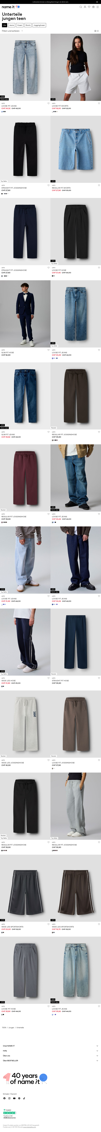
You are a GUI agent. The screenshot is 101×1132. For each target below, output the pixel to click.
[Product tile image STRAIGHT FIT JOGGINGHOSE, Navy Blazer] (25, 231)
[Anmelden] (85, 6)
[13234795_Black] (2, 193)
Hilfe (5, 1051)
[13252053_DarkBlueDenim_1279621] (57, 358)
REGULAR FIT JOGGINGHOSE (64, 434)
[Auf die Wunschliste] (48, 103)
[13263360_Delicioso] (3, 932)
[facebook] (4, 1098)
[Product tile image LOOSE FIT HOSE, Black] (75, 231)
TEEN (4, 1028)
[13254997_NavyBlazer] (54, 111)
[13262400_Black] (52, 276)
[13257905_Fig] (57, 440)
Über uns (6, 1056)
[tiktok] (24, 1098)
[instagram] (9, 1098)
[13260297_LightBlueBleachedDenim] (2, 604)
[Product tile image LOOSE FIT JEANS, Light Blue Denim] (25, 67)
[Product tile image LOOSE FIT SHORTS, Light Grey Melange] (75, 67)
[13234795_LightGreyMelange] (3, 193)
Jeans (11, 25)
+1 (7, 193)
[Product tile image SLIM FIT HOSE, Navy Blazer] (25, 314)
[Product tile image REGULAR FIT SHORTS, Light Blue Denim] (75, 149)
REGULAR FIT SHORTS (61, 188)
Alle (4, 25)
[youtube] (14, 1098)
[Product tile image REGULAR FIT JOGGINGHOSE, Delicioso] (75, 396)
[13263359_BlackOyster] (3, 686)
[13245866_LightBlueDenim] (2, 111)
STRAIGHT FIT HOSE (60, 681)
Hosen (19, 25)
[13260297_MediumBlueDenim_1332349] (3, 604)
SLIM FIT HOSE (7, 352)
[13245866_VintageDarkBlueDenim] (3, 111)
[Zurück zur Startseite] (11, 7)
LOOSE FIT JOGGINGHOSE (63, 763)
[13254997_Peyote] (57, 111)
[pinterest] (19, 1098)
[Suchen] (80, 6)
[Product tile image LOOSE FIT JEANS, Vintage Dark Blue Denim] (75, 478)
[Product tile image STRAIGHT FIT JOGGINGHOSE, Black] (25, 149)
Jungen (11, 1028)
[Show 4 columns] (98, 31)
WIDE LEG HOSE (8, 681)
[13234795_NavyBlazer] (5, 193)
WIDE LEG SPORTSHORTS (12, 927)
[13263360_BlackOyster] (2, 932)
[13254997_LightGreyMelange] (52, 111)
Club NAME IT (9, 1046)
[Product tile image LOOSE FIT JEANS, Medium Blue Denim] (75, 314)
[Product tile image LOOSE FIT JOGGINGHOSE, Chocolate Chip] (75, 724)
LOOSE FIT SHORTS (60, 106)
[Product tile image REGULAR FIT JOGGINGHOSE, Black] (25, 806)
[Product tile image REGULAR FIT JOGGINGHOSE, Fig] (25, 478)
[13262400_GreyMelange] (54, 276)
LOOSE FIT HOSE (59, 270)
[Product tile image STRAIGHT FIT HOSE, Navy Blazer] (75, 642)
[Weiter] (2, 69)
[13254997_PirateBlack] (55, 111)
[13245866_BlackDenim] (5, 111)
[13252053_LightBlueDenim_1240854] (54, 358)
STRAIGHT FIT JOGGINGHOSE (14, 188)
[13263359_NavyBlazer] (2, 686)
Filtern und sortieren (10, 31)
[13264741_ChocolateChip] (52, 768)
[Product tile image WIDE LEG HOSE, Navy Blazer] (25, 642)
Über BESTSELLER (10, 1060)
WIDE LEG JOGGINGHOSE (12, 763)
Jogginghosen (39, 25)
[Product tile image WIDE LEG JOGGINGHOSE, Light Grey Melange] (25, 724)
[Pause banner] (97, 2)
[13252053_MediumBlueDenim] (52, 358)
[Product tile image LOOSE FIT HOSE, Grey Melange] (25, 970)
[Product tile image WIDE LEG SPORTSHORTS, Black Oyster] (25, 888)
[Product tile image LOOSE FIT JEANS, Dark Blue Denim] (75, 560)
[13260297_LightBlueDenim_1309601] (5, 604)
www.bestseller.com (29, 1127)
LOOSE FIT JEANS (9, 106)
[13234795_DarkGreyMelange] (6, 193)
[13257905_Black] (55, 440)
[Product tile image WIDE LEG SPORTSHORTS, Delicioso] (75, 888)
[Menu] (97, 6)
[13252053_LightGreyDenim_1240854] (55, 358)
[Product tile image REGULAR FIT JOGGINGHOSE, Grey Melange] (75, 806)
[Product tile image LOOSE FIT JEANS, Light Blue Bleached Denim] (25, 560)
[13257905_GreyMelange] (54, 440)
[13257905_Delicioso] (52, 440)
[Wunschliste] (89, 6)
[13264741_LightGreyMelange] (54, 768)
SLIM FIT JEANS (8, 434)
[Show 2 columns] (95, 31)
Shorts (27, 25)
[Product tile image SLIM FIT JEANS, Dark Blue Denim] (25, 396)
